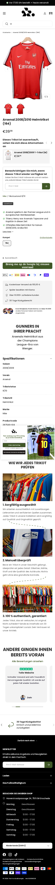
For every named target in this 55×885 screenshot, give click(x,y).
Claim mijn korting (14, 445)
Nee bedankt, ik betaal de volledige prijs (14, 452)
